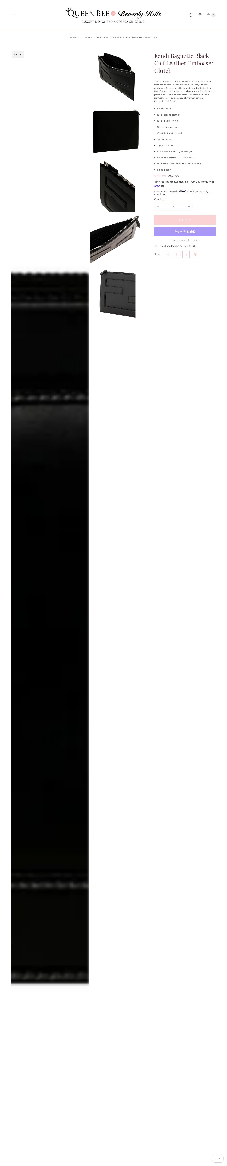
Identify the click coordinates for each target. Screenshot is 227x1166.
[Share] (167, 254)
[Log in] (200, 15)
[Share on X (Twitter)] (186, 254)
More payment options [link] (185, 240)
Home (73, 37)
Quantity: (159, 199)
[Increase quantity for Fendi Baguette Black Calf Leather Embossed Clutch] (189, 206)
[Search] (191, 15)
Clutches (86, 37)
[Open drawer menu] (13, 15)
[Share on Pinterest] (195, 254)
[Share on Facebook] (176, 254)
